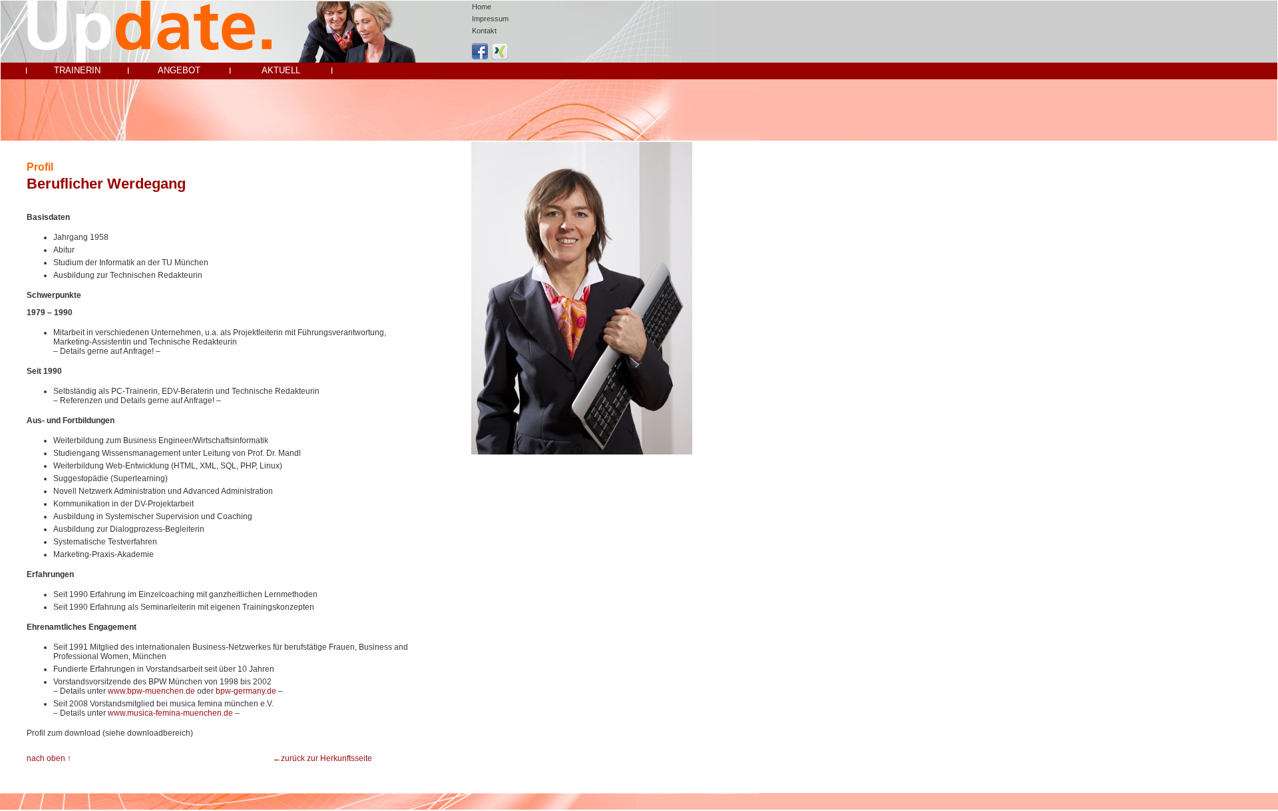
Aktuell (281, 70)
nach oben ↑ (49, 758)
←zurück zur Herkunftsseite (322, 758)
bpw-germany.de (246, 691)
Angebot (179, 70)
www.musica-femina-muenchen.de (170, 713)
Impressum (490, 19)
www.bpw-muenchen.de (151, 691)
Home (481, 7)
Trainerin (77, 70)
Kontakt (484, 31)
